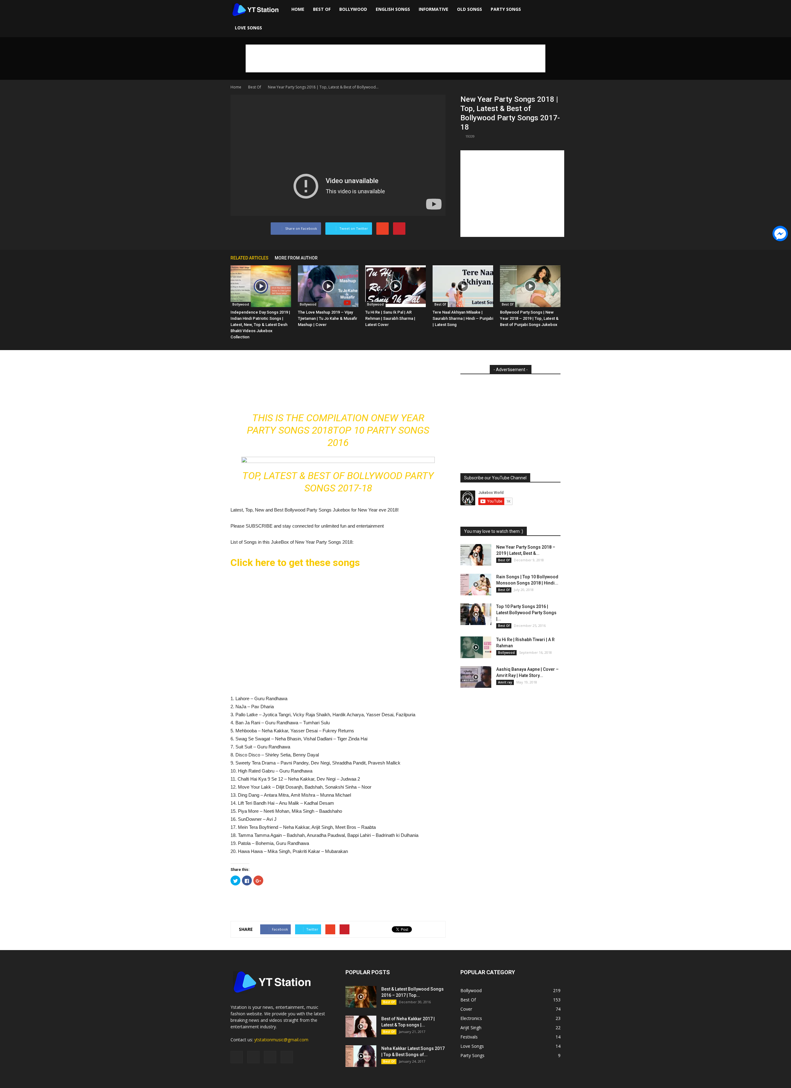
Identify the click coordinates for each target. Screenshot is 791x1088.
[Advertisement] (395, 58)
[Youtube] (287, 1057)
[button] (553, 18)
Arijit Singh (470, 1027)
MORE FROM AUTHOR (296, 257)
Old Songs (469, 9)
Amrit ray (505, 682)
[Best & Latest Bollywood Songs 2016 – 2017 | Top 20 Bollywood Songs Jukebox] (360, 997)
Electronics (471, 1018)
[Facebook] (237, 1057)
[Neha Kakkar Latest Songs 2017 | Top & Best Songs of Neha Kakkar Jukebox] (360, 1056)
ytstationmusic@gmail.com (281, 1040)
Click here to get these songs (295, 562)
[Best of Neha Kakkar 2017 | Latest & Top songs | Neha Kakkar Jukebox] (360, 1026)
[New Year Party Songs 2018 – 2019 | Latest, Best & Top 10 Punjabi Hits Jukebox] (475, 555)
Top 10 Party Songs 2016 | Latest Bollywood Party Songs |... (526, 612)
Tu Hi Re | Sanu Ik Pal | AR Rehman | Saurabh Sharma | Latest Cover (390, 318)
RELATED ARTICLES (250, 257)
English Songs (393, 9)
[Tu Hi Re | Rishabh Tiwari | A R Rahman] (475, 647)
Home (297, 9)
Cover (466, 1009)
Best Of (322, 9)
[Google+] (253, 1057)
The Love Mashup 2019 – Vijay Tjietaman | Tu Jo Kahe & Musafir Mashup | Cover (327, 318)
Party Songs (506, 9)
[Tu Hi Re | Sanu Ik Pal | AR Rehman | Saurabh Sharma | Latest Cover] (395, 286)
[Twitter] (270, 1057)
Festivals (469, 1037)
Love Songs (248, 28)
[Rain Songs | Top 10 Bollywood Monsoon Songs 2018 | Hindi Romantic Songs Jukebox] (475, 584)
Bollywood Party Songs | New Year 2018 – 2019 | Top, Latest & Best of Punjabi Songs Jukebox (529, 318)
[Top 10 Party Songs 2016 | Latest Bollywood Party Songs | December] (475, 614)
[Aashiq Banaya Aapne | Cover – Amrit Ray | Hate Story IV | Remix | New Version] (475, 677)
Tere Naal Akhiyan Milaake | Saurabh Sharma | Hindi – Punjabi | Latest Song (463, 318)
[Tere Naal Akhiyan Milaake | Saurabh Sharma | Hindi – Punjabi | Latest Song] (463, 286)
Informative (433, 9)
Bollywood (353, 9)
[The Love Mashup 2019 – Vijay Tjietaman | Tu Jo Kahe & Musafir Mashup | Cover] (328, 286)
